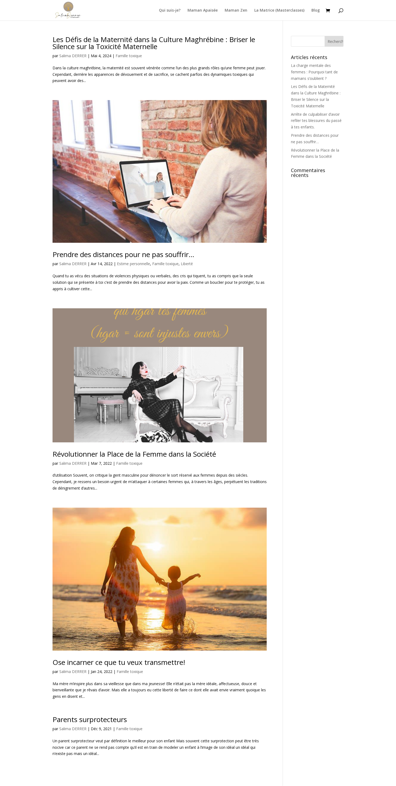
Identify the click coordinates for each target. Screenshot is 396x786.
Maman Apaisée (202, 10)
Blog (315, 10)
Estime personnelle (133, 263)
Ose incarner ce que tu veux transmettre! (119, 662)
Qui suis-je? (169, 10)
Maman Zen (236, 10)
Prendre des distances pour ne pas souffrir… (123, 254)
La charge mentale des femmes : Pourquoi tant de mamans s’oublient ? (314, 72)
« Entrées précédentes (72, 776)
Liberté (187, 263)
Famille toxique (129, 55)
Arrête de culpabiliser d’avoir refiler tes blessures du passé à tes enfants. (316, 121)
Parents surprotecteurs (90, 719)
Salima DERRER (72, 55)
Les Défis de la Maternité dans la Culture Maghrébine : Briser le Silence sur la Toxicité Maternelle (154, 43)
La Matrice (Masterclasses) (279, 10)
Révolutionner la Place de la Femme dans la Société (134, 454)
